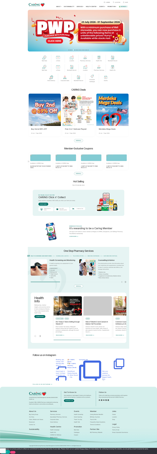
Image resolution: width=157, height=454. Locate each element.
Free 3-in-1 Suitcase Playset (76, 129)
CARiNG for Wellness (55, 435)
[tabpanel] (78, 30)
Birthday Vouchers (95, 417)
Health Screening (78, 414)
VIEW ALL (78, 140)
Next (128, 31)
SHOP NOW (43, 204)
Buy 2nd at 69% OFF (39, 129)
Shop (126, 2)
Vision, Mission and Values (36, 419)
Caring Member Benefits (96, 414)
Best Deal (76, 429)
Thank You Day (78, 419)
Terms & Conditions (95, 424)
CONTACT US (69, 400)
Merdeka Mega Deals (107, 129)
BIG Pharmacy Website (96, 432)
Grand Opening (78, 417)
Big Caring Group (33, 414)
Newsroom (32, 422)
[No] (12, 452)
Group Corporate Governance (120, 432)
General (66, 318)
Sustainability (69, 6)
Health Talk (77, 422)
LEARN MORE (73, 236)
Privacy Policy (116, 427)
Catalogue (76, 432)
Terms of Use (115, 429)
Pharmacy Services (55, 414)
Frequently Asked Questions (97, 422)
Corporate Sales (54, 419)
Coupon (76, 435)
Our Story (31, 417)
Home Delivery (54, 422)
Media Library (54, 437)
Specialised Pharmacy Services (58, 417)
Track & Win (93, 419)
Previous (29, 31)
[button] (125, 282)
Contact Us (32, 424)
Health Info (53, 432)
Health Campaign (54, 429)
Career (108, 2)
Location (117, 2)
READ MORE (59, 335)
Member (123, 6)
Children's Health (59, 318)
